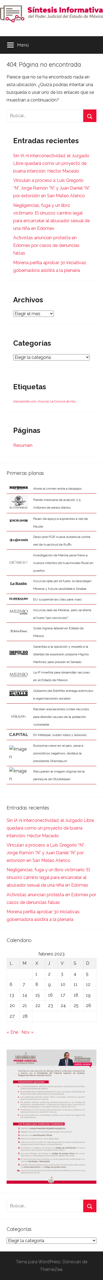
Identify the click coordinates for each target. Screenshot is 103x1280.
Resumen (22, 445)
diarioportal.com (25, 401)
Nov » (27, 1032)
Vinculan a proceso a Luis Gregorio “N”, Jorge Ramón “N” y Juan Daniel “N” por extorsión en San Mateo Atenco (51, 188)
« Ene (12, 1032)
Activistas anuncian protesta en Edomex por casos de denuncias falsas (46, 245)
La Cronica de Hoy (63, 401)
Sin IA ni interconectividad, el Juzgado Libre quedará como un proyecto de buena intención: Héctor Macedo (51, 163)
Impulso (43, 401)
